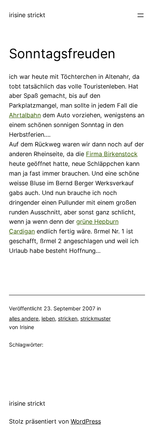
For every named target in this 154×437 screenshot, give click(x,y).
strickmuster (95, 318)
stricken (67, 318)
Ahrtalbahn (25, 115)
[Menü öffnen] (140, 15)
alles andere (23, 318)
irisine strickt (27, 15)
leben (48, 318)
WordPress (86, 421)
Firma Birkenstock (112, 154)
